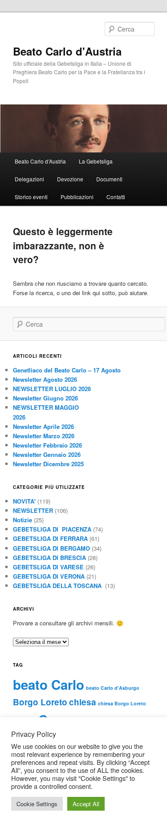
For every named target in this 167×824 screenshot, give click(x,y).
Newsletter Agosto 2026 (45, 379)
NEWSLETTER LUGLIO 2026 (52, 388)
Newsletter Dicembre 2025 (48, 464)
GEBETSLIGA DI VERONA (49, 576)
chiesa (82, 702)
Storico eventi (31, 196)
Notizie (22, 520)
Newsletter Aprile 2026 (43, 426)
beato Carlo (48, 684)
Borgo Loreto (40, 702)
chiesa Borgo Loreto (122, 703)
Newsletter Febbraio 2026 (47, 445)
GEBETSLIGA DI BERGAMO (51, 548)
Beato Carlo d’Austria (40, 161)
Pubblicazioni (77, 196)
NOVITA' (24, 501)
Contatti (115, 196)
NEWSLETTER (33, 510)
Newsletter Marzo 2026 (43, 436)
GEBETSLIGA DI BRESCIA (49, 557)
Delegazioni (29, 179)
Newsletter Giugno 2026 (45, 398)
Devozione (70, 179)
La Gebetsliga (96, 161)
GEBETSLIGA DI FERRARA (50, 538)
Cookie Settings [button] (36, 804)
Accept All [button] (86, 804)
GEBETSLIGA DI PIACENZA (52, 529)
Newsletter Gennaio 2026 (47, 454)
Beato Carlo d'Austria (67, 51)
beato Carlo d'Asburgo (112, 687)
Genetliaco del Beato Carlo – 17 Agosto (67, 370)
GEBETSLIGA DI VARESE (48, 567)
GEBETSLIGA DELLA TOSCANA (58, 585)
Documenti (109, 179)
